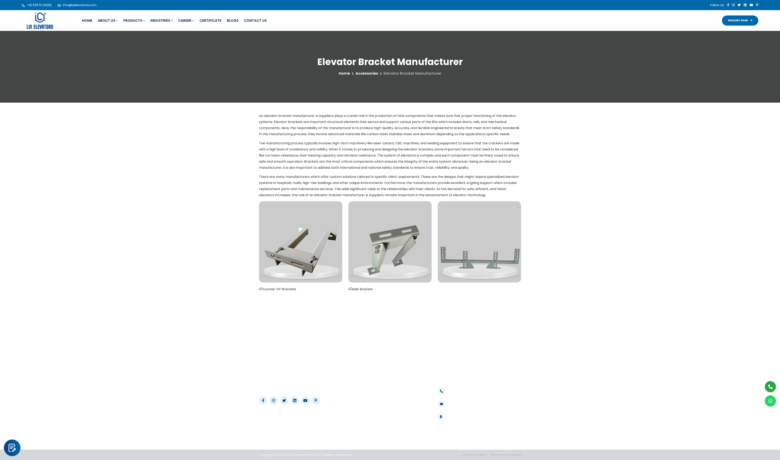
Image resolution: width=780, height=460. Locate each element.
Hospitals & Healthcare (406, 390)
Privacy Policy (474, 454)
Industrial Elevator (412, 399)
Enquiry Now (738, 20)
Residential (406, 428)
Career (184, 20)
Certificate (210, 20)
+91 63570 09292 (39, 5)
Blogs (232, 20)
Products (132, 20)
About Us (106, 20)
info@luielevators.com (79, 5)
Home (87, 20)
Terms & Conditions (505, 454)
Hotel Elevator (409, 407)
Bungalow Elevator (412, 421)
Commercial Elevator (415, 414)
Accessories (366, 73)
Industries (160, 20)
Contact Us (255, 20)
